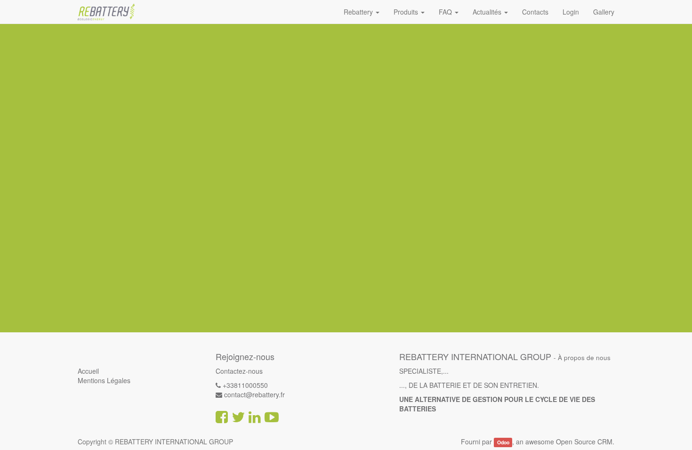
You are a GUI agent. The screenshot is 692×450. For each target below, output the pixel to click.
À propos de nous (584, 357)
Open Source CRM (584, 441)
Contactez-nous (239, 371)
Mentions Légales (104, 380)
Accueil (88, 371)
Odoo (503, 442)
